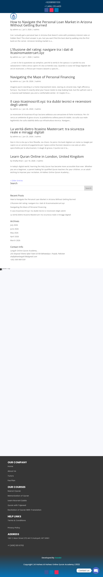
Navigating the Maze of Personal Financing (42, 77)
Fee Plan (11, 480)
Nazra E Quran (14, 491)
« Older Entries (16, 180)
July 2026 (14, 225)
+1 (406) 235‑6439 (53, 6)
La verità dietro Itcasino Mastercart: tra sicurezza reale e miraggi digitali (47, 130)
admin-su (17, 29)
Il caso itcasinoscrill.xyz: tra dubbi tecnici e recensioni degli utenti (50, 103)
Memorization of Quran (18, 496)
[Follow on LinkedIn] (57, 10)
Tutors (11, 476)
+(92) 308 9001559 (17, 259)
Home (10, 466)
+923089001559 (52, 2)
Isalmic (36, 29)
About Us (12, 471)
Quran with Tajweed (17, 505)
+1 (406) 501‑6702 (16, 545)
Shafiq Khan (18, 161)
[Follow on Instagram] (51, 10)
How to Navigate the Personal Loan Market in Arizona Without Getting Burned (51, 23)
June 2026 (14, 229)
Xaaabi (58, 557)
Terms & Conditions (17, 520)
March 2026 (15, 240)
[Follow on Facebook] (46, 10)
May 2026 (14, 233)
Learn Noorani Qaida (17, 500)
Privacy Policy (14, 527)
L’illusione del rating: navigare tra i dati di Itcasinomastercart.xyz (41, 51)
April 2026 (14, 236)
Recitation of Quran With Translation (24, 510)
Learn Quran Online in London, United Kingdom (47, 156)
